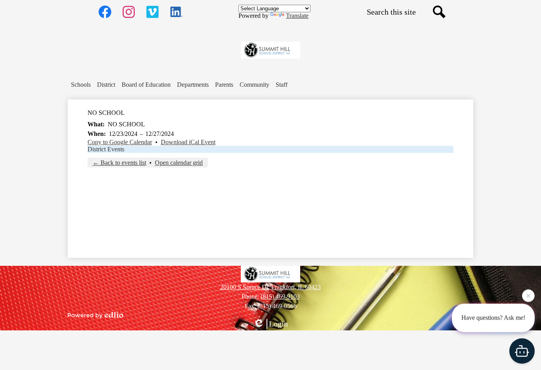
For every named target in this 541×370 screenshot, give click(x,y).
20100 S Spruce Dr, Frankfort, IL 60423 (270, 287)
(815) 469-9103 (280, 296)
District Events (106, 149)
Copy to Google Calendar (120, 142)
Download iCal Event (188, 142)
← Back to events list (119, 162)
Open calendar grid (179, 162)
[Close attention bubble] (528, 295)
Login (278, 323)
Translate (297, 15)
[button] (81, 85)
